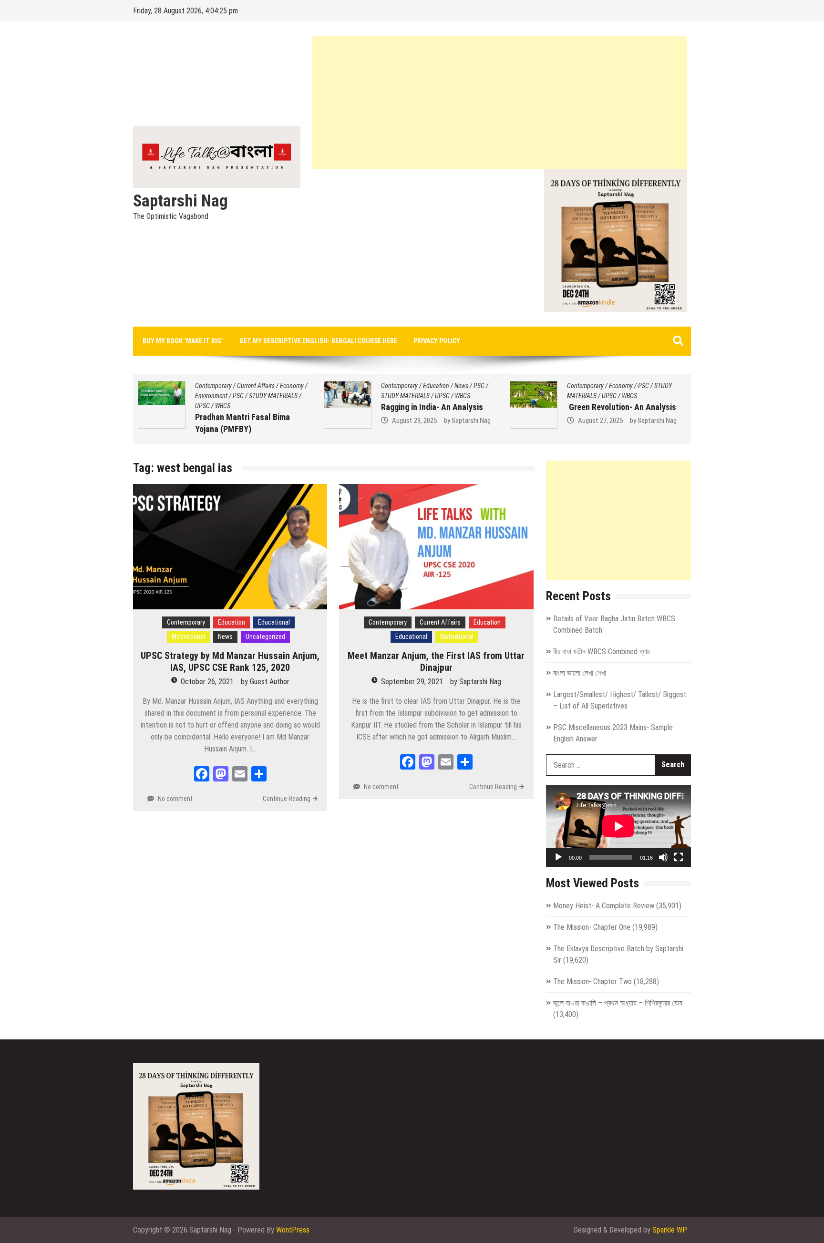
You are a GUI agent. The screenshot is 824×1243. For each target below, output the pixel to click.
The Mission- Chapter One (591, 927)
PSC (293, 386)
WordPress (292, 1229)
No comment (175, 798)
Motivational (188, 636)
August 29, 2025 (228, 420)
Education (250, 386)
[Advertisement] (499, 102)
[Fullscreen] (678, 857)
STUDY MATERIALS (219, 396)
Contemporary (213, 386)
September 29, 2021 (412, 681)
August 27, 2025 (414, 420)
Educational (274, 622)
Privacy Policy (436, 341)
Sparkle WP (669, 1229)
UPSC (256, 396)
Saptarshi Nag (180, 201)
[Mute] (663, 857)
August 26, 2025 (600, 432)
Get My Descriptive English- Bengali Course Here (318, 341)
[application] (618, 826)
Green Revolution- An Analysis (435, 407)
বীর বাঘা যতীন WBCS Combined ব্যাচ (601, 651)
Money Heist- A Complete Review (603, 905)
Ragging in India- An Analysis (246, 407)
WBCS (276, 396)
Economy (435, 386)
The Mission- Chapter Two (592, 981)
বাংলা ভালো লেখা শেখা (579, 673)
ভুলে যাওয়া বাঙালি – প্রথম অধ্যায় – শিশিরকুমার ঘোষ (617, 1002)
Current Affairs (628, 386)
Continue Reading (286, 798)
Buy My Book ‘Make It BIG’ (183, 341)
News (275, 386)
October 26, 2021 (207, 681)
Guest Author (269, 681)
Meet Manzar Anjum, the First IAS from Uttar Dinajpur (436, 661)
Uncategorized (265, 636)
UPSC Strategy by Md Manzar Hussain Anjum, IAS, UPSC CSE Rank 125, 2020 (230, 661)
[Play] (558, 857)
